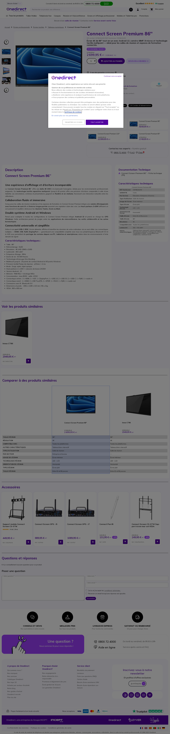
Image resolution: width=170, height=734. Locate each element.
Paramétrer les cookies (73, 122)
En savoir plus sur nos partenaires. (65, 115)
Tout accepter (97, 122)
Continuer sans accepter (113, 76)
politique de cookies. (73, 112)
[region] (85, 100)
